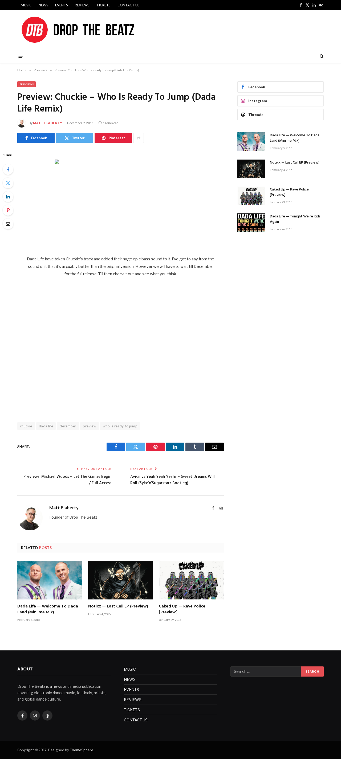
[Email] (8, 223)
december (68, 426)
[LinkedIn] (8, 196)
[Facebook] (8, 169)
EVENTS (61, 5)
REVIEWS (82, 5)
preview (89, 426)
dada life (46, 426)
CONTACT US (128, 5)
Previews (26, 84)
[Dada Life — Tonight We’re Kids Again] (251, 222)
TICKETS (103, 5)
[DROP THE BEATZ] (90, 29)
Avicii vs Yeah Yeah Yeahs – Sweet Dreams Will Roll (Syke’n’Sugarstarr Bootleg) (172, 480)
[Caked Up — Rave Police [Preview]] (191, 580)
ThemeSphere (81, 750)
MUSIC (26, 5)
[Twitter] (8, 183)
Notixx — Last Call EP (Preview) (118, 607)
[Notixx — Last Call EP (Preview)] (120, 580)
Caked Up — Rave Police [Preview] (182, 609)
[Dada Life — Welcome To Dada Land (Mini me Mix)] (49, 580)
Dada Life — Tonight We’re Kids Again (295, 219)
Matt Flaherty (47, 123)
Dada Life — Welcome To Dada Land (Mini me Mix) (47, 609)
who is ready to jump (120, 426)
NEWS (43, 5)
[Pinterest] (8, 210)
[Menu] (21, 56)
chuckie (26, 426)
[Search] (321, 56)
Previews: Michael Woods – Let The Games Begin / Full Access (67, 480)
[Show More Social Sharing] (138, 138)
